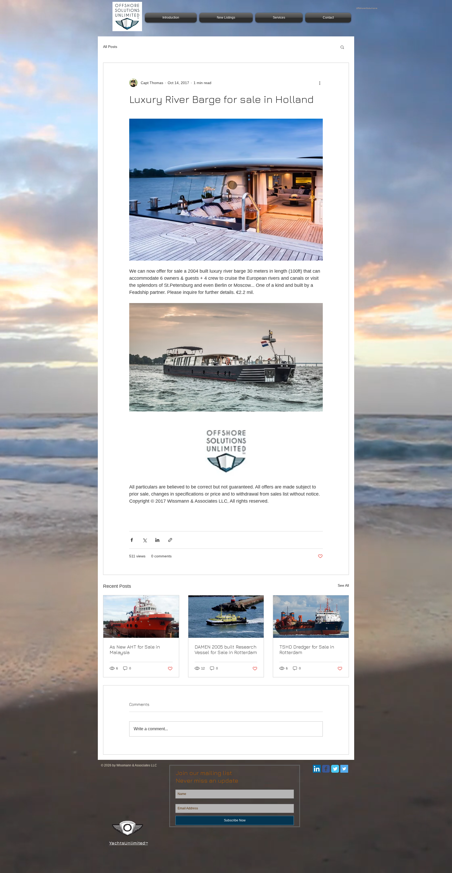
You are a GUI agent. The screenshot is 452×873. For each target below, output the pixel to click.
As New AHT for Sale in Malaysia (135, 649)
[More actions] (320, 83)
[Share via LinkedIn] (157, 539)
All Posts (110, 47)
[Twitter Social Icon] (344, 769)
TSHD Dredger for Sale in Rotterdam (306, 649)
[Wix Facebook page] (326, 769)
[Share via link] (170, 539)
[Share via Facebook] (131, 539)
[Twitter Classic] (335, 769)
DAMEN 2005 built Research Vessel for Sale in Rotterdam (226, 649)
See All (343, 585)
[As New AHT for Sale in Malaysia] (141, 616)
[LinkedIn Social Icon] (317, 769)
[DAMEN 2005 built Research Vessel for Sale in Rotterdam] (226, 616)
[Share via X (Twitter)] (144, 539)
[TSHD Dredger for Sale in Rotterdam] (311, 616)
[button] (342, 47)
